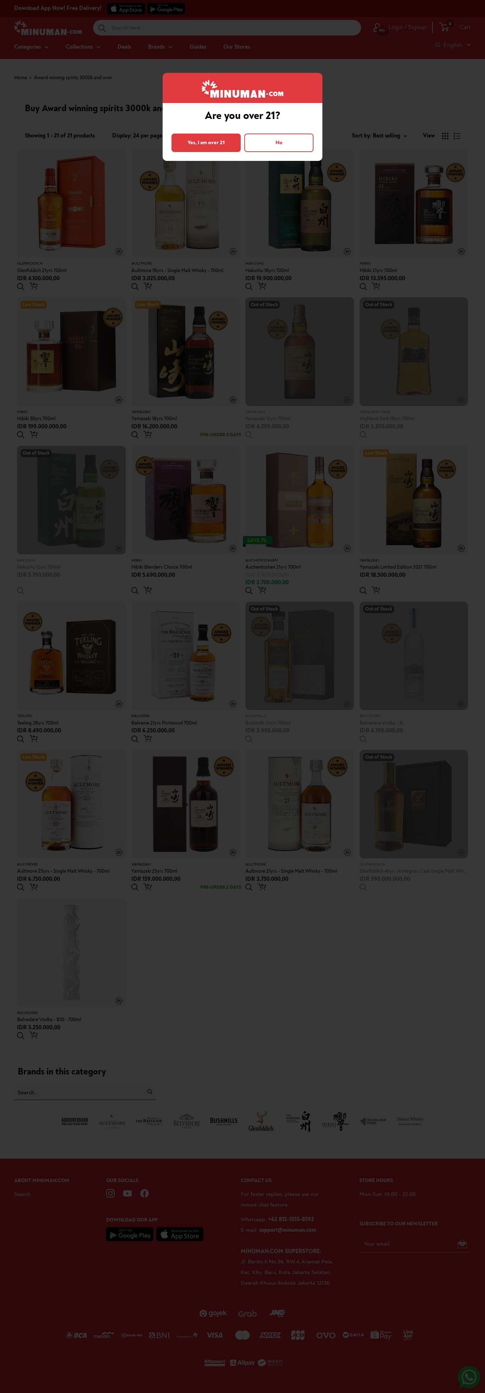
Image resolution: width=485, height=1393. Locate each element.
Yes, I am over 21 (206, 142)
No (279, 142)
